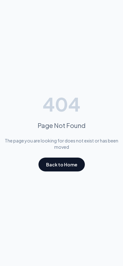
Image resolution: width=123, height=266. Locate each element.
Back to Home (61, 164)
